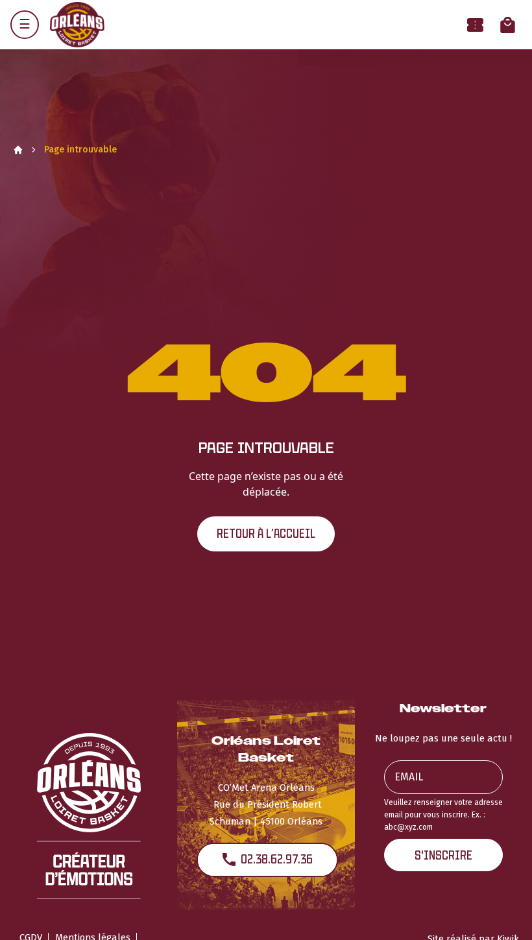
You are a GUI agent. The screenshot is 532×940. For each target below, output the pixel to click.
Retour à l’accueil (266, 533)
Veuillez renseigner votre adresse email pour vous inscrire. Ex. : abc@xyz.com (443, 815)
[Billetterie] (475, 25)
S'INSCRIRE (443, 855)
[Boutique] (507, 25)
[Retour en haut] (502, 912)
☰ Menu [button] (24, 24)
